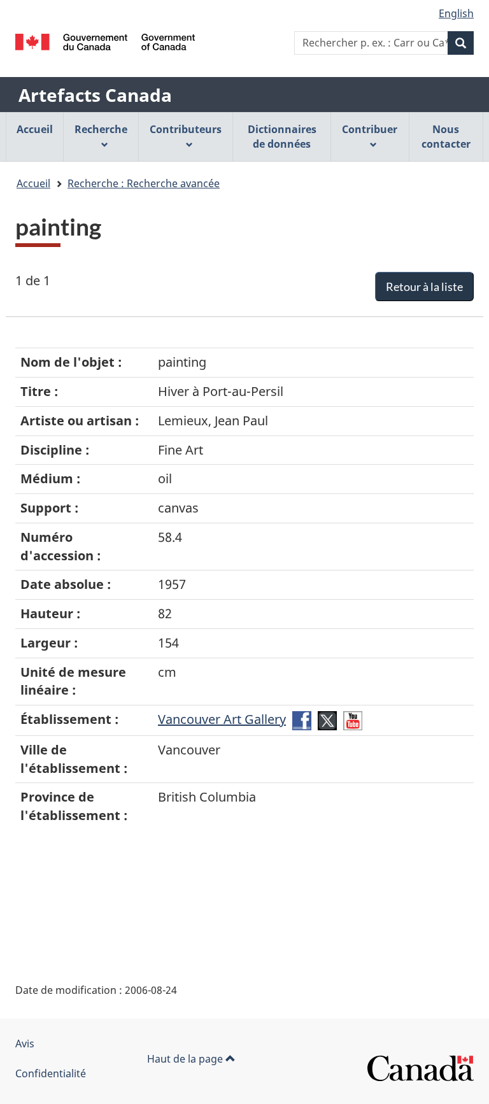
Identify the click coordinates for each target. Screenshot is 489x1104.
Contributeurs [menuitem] (186, 129)
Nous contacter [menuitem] (446, 136)
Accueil (33, 183)
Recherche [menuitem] (100, 129)
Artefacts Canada (95, 95)
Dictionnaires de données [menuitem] (282, 136)
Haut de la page (186, 1059)
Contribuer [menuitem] (369, 129)
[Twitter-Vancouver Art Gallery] (327, 719)
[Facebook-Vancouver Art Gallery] (301, 719)
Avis (24, 1044)
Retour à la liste (424, 287)
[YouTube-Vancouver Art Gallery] (352, 719)
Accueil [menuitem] (35, 129)
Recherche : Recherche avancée (143, 183)
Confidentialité (50, 1073)
